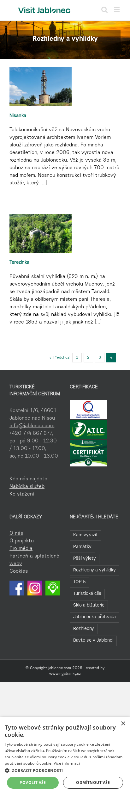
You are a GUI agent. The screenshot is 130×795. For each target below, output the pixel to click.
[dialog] (65, 756)
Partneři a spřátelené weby (34, 560)
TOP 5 (79, 582)
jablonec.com (59, 668)
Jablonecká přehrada (94, 617)
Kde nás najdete (28, 479)
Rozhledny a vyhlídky (94, 570)
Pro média (20, 548)
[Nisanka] (40, 86)
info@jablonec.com (31, 425)
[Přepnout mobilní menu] (117, 9)
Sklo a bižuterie (88, 605)
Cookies (18, 571)
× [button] (123, 723)
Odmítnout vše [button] (93, 782)
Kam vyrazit (85, 535)
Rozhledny (83, 628)
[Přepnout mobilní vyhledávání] (104, 9)
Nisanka (17, 116)
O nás (16, 533)
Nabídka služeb (26, 486)
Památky (82, 547)
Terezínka (19, 262)
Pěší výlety (84, 558)
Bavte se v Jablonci (93, 640)
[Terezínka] (40, 233)
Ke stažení (21, 494)
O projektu (21, 541)
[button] (65, 770)
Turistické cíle (87, 593)
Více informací (67, 763)
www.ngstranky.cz (65, 674)
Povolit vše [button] (33, 782)
